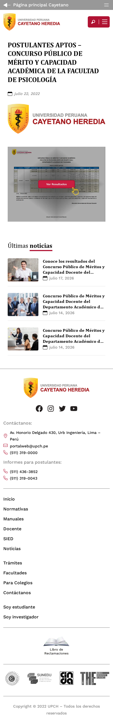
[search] (93, 22)
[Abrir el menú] (106, 5)
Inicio (9, 499)
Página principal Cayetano (41, 4)
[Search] (93, 22)
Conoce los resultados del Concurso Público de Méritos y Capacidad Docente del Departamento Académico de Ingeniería (74, 272)
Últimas (30, 245)
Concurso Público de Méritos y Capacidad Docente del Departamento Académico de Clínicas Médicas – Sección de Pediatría (74, 341)
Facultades (15, 572)
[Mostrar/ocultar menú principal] (104, 22)
